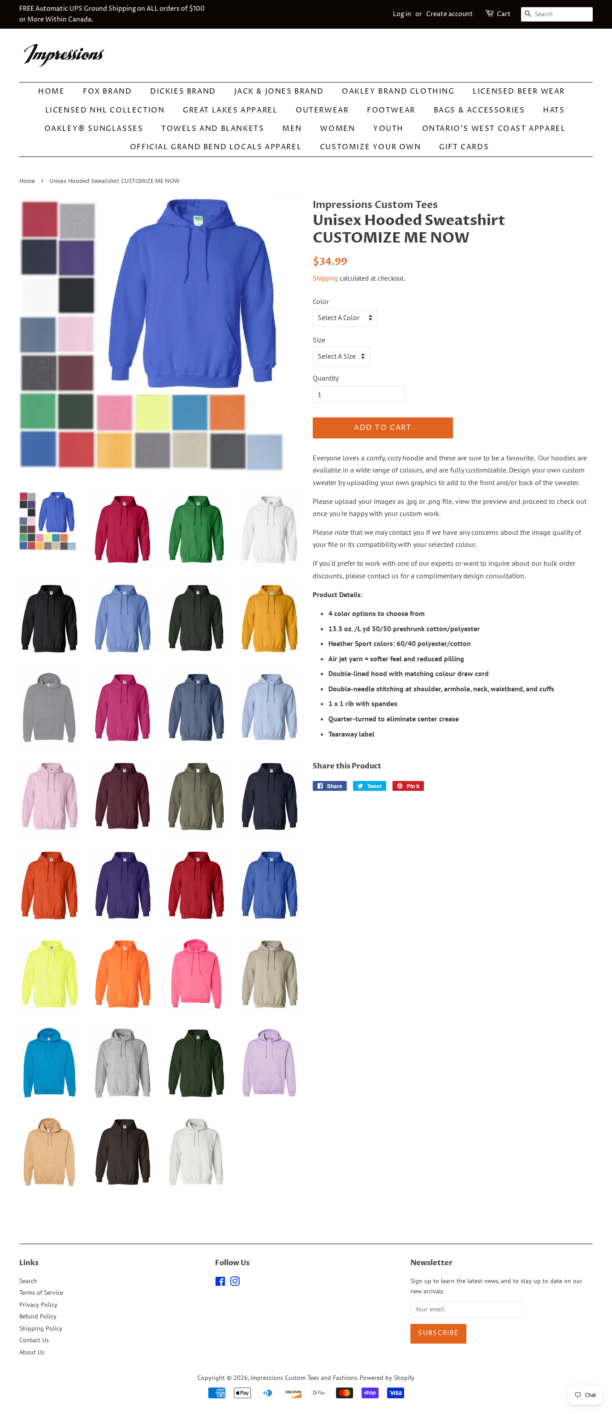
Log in (402, 14)
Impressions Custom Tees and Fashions (303, 1378)
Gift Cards (464, 147)
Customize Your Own (370, 147)
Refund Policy (37, 1316)
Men (292, 129)
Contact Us (34, 1340)
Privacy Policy (38, 1305)
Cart (504, 14)
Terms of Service (41, 1292)
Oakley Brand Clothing (398, 91)
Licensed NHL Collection (105, 110)
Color (321, 301)
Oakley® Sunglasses (93, 129)
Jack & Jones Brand (279, 91)
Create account (449, 14)
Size (319, 339)
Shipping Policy (40, 1328)
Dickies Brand (183, 91)
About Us (31, 1352)
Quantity (326, 377)
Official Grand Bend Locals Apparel (216, 147)
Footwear (391, 110)
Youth (388, 129)
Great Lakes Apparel (230, 110)
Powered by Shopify (387, 1378)
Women (337, 129)
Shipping (325, 278)
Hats (554, 110)
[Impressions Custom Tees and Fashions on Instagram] (235, 1283)
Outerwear (322, 110)
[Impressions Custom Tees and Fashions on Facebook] (220, 1283)
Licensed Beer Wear (519, 91)
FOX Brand (107, 91)
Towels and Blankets (212, 129)
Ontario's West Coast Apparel (494, 129)
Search (28, 1281)
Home (51, 91)
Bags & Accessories (479, 110)
